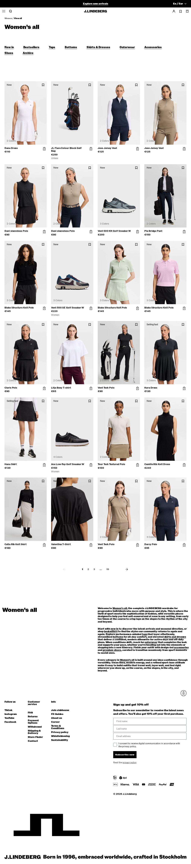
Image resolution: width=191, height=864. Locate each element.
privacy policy (118, 470)
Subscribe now (115, 461)
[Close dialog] (163, 388)
